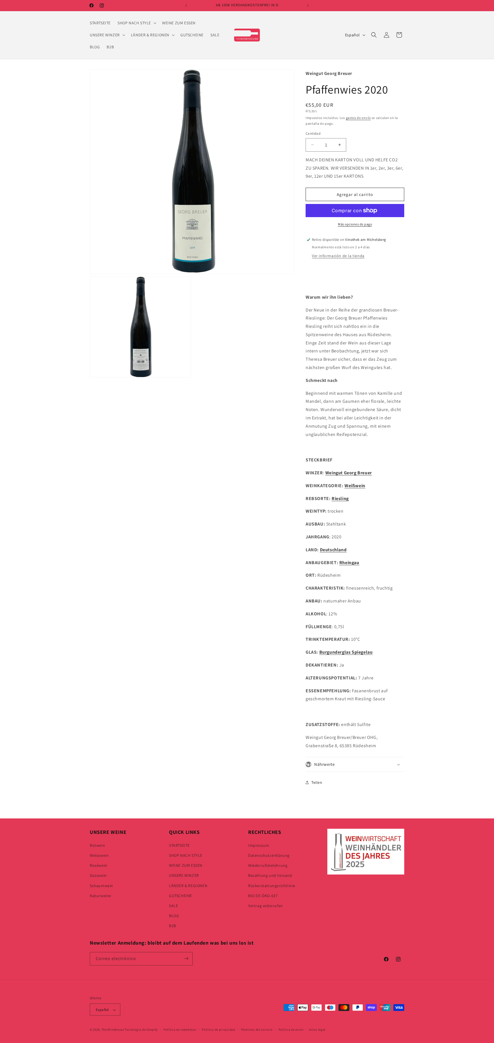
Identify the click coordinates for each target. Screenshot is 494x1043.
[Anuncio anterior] (186, 5)
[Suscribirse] (186, 958)
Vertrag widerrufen (265, 905)
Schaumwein (101, 885)
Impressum (258, 845)
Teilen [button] (316, 782)
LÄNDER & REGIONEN (188, 885)
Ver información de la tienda (338, 255)
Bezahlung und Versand (270, 875)
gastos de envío (358, 118)
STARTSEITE (179, 845)
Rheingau (349, 563)
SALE (173, 905)
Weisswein (99, 855)
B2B (172, 925)
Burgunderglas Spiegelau (346, 652)
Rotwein (97, 845)
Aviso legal (317, 1030)
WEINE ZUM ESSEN (185, 865)
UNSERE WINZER (184, 875)
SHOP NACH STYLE (185, 855)
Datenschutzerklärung (269, 855)
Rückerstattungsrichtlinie (271, 885)
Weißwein (354, 486)
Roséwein (98, 865)
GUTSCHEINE (180, 895)
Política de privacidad (218, 1030)
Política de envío (291, 1030)
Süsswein (98, 875)
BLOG (174, 915)
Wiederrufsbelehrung (267, 865)
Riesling (340, 498)
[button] (136, 23)
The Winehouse (112, 1030)
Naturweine (100, 895)
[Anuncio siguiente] (308, 5)
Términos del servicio (257, 1030)
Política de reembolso (180, 1030)
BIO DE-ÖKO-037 (263, 895)
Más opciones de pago (355, 224)
